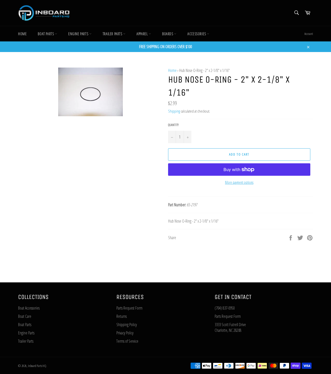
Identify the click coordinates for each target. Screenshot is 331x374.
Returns (121, 316)
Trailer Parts (113, 33)
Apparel (143, 33)
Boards (168, 33)
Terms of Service (127, 341)
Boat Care (24, 316)
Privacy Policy (124, 333)
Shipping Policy (126, 324)
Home (22, 33)
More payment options (239, 182)
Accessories (197, 33)
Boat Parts (46, 33)
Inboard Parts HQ (37, 365)
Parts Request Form (129, 308)
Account (308, 33)
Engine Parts (78, 33)
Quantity (173, 125)
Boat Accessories (29, 308)
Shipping (174, 111)
